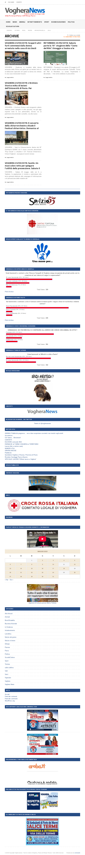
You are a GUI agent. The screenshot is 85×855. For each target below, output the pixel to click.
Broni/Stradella (10, 620)
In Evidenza (9, 627)
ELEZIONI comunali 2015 (13, 442)
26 (74, 572)
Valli (6, 671)
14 (21, 568)
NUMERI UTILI (10, 448)
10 (53, 564)
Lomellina (8, 634)
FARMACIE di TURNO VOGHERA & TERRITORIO (21, 444)
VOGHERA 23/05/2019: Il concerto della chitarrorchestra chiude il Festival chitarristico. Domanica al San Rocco (22, 127)
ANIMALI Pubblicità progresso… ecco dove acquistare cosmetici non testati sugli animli (34, 433)
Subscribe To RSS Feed (72, 36)
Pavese (7, 647)
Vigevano (8, 677)
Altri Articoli (9, 613)
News (15, 22)
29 (31, 576)
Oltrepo (7, 644)
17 (53, 568)
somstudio (77, 852)
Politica (71, 22)
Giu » (11, 580)
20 (10, 572)
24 (53, 572)
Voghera (7, 681)
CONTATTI (19, 2)
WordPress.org (10, 701)
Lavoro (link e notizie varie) (14, 446)
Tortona (7, 664)
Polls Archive (9, 291)
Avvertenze (8, 435)
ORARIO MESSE (10, 450)
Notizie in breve (10, 640)
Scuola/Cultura (12, 26)
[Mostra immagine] (14, 53)
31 (53, 576)
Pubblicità (8, 453)
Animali (22, 22)
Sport (46, 22)
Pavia (7, 650)
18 (64, 568)
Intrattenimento (34, 22)
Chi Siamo (11, 2)
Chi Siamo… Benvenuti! (13, 437)
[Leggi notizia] (19, 53)
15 (31, 568)
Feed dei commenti (11, 699)
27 (10, 576)
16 (42, 568)
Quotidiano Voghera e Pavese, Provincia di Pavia (21, 455)
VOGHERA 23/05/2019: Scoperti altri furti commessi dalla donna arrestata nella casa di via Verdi (23, 45)
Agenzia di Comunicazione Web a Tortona (42, 603)
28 (21, 576)
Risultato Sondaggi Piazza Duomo (16, 457)
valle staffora (9, 667)
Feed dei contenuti (11, 696)
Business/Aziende (58, 22)
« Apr (6, 580)
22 (31, 572)
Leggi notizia (10, 77)
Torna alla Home (74, 35)
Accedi (7, 694)
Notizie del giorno (10, 637)
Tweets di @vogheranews (42, 423)
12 (74, 564)
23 (42, 572)
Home (8, 22)
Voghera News (9, 684)
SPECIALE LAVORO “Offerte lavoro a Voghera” (20, 459)
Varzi (6, 674)
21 (21, 572)
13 (10, 568)
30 (42, 576)
